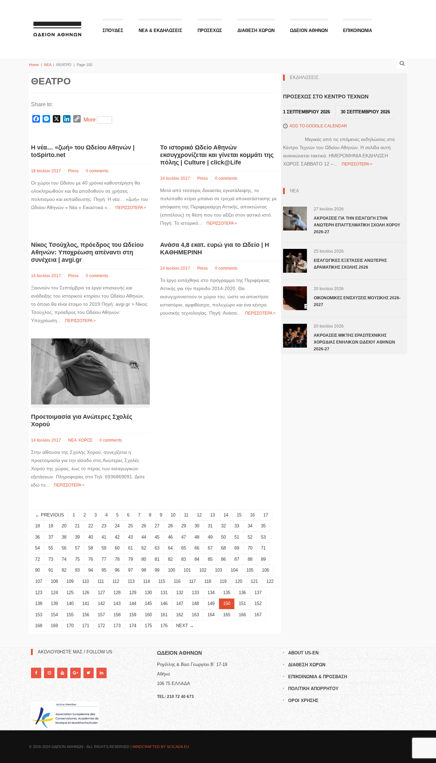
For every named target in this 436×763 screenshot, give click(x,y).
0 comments (97, 171)
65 (183, 548)
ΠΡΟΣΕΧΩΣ (210, 30)
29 (183, 525)
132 (179, 592)
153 (38, 614)
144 (132, 603)
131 (164, 592)
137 (258, 592)
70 (250, 548)
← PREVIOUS (49, 515)
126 (85, 592)
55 (50, 548)
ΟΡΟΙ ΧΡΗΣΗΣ (303, 700)
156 (85, 614)
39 (77, 537)
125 (70, 592)
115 (161, 581)
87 (236, 559)
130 (148, 592)
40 (90, 537)
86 (223, 559)
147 (179, 603)
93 (77, 570)
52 (250, 537)
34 (250, 525)
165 (226, 614)
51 (236, 537)
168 (38, 625)
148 (195, 603)
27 (157, 525)
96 (117, 570)
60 (117, 548)
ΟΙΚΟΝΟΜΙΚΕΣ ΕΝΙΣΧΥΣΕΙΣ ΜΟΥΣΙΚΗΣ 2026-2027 (357, 301)
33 (236, 525)
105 (249, 570)
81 (157, 559)
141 (85, 603)
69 (236, 548)
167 (258, 614)
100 (171, 570)
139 (54, 603)
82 (170, 559)
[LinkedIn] (101, 673)
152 (258, 603)
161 (164, 614)
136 (242, 592)
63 (157, 548)
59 (104, 548)
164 (211, 614)
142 (101, 603)
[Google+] (75, 673)
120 (238, 581)
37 (50, 537)
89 (263, 559)
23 (104, 525)
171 (85, 625)
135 (226, 592)
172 (101, 625)
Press (73, 171)
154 (54, 614)
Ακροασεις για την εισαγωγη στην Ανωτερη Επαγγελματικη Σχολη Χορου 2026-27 (357, 225)
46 (170, 537)
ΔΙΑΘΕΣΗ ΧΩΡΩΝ (256, 30)
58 (90, 548)
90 (37, 570)
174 (132, 625)
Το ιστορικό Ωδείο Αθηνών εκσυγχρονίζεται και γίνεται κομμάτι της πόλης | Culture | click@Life (217, 155)
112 (115, 581)
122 (270, 581)
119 (223, 581)
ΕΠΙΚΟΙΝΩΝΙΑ (357, 30)
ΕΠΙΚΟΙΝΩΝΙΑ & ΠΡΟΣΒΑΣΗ (317, 676)
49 (210, 537)
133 (195, 592)
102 (202, 570)
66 (196, 548)
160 (148, 614)
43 (130, 537)
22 (90, 525)
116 (177, 581)
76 (90, 559)
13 (212, 515)
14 (225, 515)
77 (104, 559)
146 (164, 603)
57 (77, 548)
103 (218, 570)
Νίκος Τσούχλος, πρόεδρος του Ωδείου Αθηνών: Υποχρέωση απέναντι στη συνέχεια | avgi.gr (87, 252)
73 (50, 559)
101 (187, 570)
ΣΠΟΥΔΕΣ (113, 30)
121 (254, 581)
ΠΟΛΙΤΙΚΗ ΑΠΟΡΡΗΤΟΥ (313, 688)
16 (252, 515)
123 (38, 592)
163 (195, 614)
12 (199, 515)
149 (211, 603)
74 (64, 559)
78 (117, 559)
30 (196, 525)
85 (210, 559)
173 (117, 625)
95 (104, 570)
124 (54, 592)
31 (210, 525)
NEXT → (185, 625)
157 (101, 614)
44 (143, 537)
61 (130, 548)
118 (207, 581)
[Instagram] (49, 673)
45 (157, 537)
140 (70, 603)
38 (64, 537)
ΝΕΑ (47, 65)
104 (234, 570)
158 (117, 614)
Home (34, 65)
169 (54, 625)
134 (211, 592)
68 (223, 548)
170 (70, 625)
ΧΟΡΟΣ (85, 440)
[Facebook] (36, 673)
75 (77, 559)
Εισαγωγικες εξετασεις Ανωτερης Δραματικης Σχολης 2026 (350, 264)
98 (143, 570)
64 (170, 548)
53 (263, 537)
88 (250, 559)
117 (192, 581)
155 (70, 614)
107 (38, 581)
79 (130, 559)
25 (130, 525)
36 (37, 537)
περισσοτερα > (130, 207)
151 (242, 603)
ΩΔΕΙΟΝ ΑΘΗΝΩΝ (309, 30)
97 (130, 570)
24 (117, 525)
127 (101, 592)
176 (164, 625)
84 (196, 559)
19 (50, 525)
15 (239, 515)
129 (132, 592)
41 (104, 537)
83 (183, 559)
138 (38, 603)
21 (77, 525)
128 (117, 592)
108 (54, 581)
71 (263, 548)
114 (146, 581)
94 (90, 570)
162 (179, 614)
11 (186, 515)
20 (64, 525)
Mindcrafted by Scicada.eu (161, 747)
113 (131, 581)
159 (132, 614)
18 (37, 525)
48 (196, 537)
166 (242, 614)
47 (183, 537)
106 (265, 570)
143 (117, 603)
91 (50, 570)
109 (70, 581)
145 (148, 603)
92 (64, 570)
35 (263, 525)
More (89, 120)
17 (265, 515)
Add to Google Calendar (318, 126)
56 (64, 548)
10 (173, 515)
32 (223, 525)
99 (157, 570)
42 (117, 537)
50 (223, 537)
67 (210, 548)
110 (85, 581)
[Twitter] (88, 673)
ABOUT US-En (303, 652)
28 (170, 525)
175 (148, 625)
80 (143, 559)
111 (100, 581)
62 (143, 548)
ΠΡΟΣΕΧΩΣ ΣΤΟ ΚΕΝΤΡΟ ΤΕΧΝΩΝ (326, 96)
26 (143, 525)
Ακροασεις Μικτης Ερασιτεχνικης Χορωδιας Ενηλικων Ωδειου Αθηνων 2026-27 (354, 342)
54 (37, 548)
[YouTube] (62, 673)
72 (37, 559)
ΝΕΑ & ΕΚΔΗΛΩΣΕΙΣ (160, 30)
